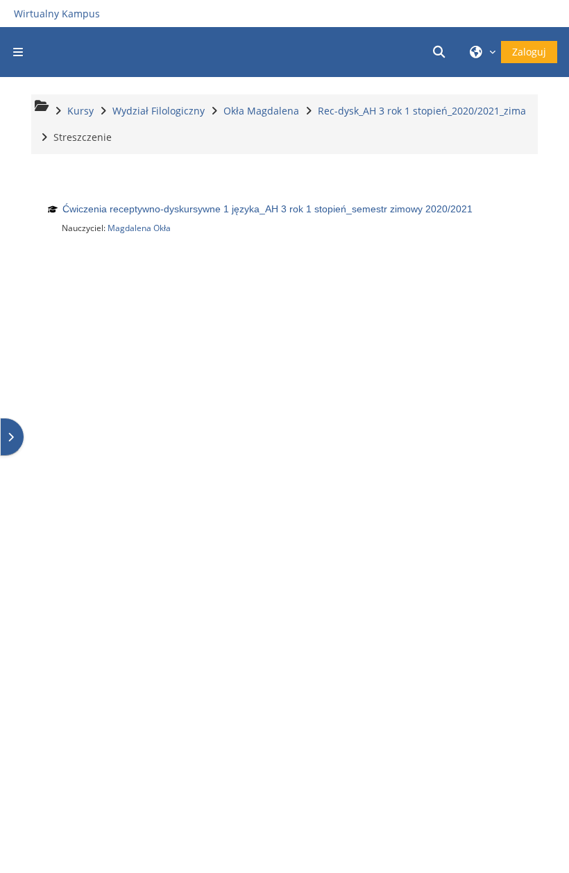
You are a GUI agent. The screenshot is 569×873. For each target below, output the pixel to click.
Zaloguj (529, 51)
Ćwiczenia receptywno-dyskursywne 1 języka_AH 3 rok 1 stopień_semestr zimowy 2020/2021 (267, 208)
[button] (441, 52)
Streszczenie (82, 137)
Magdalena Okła (139, 228)
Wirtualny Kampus (57, 13)
